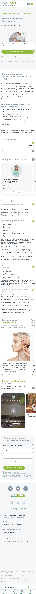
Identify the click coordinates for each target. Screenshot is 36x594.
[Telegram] (18, 503)
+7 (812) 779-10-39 (18, 509)
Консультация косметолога (9, 145)
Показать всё (6, 374)
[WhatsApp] (12, 503)
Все (33, 159)
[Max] (24, 503)
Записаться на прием (16, 51)
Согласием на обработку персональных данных (16, 476)
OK (31, 586)
